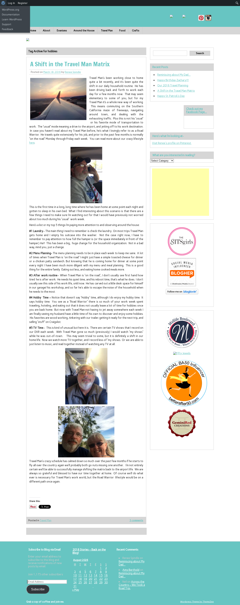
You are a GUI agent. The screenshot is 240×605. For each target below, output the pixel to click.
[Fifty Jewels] (181, 353)
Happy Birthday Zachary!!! (173, 80)
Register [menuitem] (23, 3)
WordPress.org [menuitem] (10, 9)
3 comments (136, 520)
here (31, 142)
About (46, 30)
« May (75, 589)
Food (122, 30)
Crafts (135, 30)
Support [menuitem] (6, 24)
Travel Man (107, 30)
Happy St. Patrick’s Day (171, 96)
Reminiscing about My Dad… (173, 74)
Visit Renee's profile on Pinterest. (171, 143)
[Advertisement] (180, 192)
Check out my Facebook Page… (196, 110)
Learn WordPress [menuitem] (12, 19)
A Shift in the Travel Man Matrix (70, 64)
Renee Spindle (73, 72)
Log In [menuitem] (11, 3)
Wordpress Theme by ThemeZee (197, 601)
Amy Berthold (130, 570)
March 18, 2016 (52, 72)
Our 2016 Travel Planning (172, 85)
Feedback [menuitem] (7, 29)
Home (33, 30)
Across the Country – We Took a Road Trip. (132, 585)
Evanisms (62, 30)
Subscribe (38, 589)
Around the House (84, 30)
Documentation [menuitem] (11, 14)
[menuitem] (3, 3)
